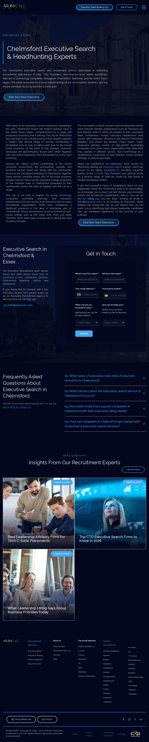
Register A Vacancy (35, 655)
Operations (82, 659)
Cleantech (107, 664)
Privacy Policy (89, 734)
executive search (112, 167)
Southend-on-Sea (13, 277)
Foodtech (106, 693)
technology (65, 195)
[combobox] (84, 322)
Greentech (107, 698)
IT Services (132, 656)
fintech (24, 211)
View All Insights (133, 469)
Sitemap (121, 734)
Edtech (106, 685)
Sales (80, 668)
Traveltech (132, 694)
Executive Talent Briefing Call (94, 7)
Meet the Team (59, 646)
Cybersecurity (109, 681)
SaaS (130, 681)
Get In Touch (127, 7)
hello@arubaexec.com (89, 201)
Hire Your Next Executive (24, 97)
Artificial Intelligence (86, 646)
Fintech (106, 689)
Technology (132, 686)
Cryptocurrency (109, 677)
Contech (106, 672)
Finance (81, 655)
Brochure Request (35, 660)
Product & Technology (86, 676)
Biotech (106, 660)
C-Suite (81, 651)
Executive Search (35, 651)
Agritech (106, 655)
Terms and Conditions (108, 734)
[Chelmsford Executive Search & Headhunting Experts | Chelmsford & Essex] (14, 7)
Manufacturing (134, 660)
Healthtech (107, 702)
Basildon (43, 277)
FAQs (12, 407)
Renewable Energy (135, 677)
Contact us (25, 407)
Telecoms (132, 690)
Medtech (131, 669)
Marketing (82, 672)
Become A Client (34, 664)
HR (79, 663)
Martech (131, 664)
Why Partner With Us (61, 651)
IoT (129, 652)
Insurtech (132, 647)
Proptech (131, 673)
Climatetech (108, 668)
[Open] (97, 323)
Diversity (56, 655)
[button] (105, 295)
